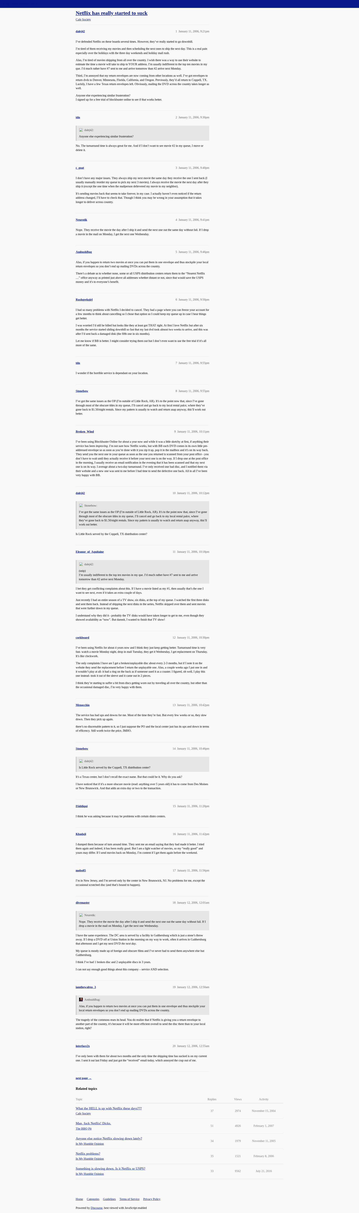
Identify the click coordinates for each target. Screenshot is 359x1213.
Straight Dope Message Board (19, 3)
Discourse (96, 1207)
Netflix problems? (88, 1153)
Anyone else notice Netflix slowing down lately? (109, 1138)
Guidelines (109, 1199)
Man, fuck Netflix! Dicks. (93, 1123)
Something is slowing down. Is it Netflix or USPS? (110, 1168)
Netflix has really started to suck (112, 13)
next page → (84, 1078)
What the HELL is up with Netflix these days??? (109, 1108)
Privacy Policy (151, 1199)
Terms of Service (129, 1199)
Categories (93, 1199)
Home (79, 1199)
